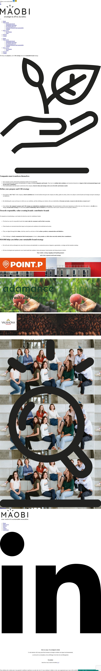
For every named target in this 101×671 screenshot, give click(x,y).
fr (0, 2)
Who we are (6, 30)
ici (58, 662)
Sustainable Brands (10, 24)
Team (7, 33)
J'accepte (80, 670)
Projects (5, 34)
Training (8, 29)
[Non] (99, 670)
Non (84, 670)
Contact (5, 36)
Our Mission (9, 32)
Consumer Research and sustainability (15, 28)
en (0, 4)
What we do (6, 22)
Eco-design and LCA (11, 26)
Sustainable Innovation (11, 25)
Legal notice (6, 530)
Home (4, 21)
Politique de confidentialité (92, 670)
